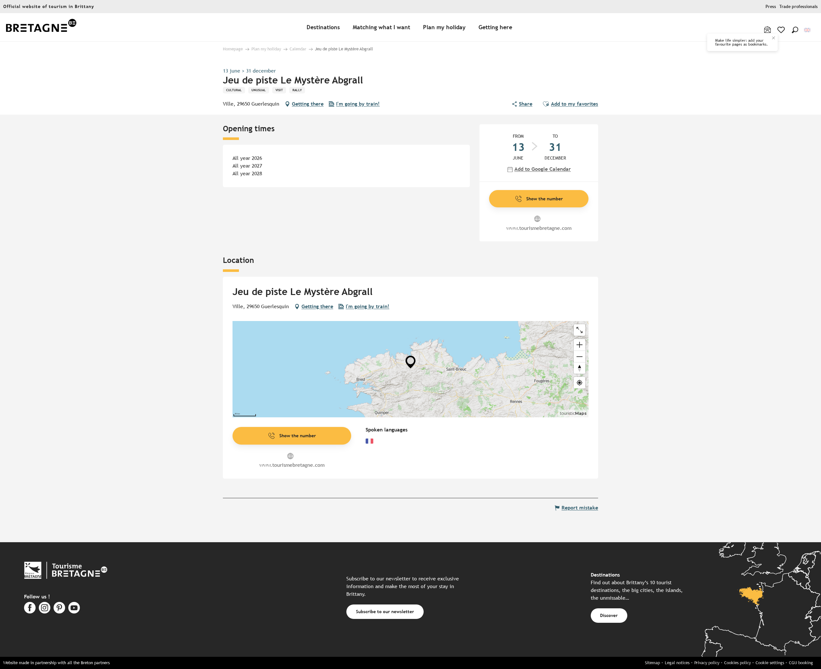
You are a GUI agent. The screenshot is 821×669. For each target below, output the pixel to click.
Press (771, 6)
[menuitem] (41, 27)
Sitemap (652, 662)
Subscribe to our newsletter (385, 611)
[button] (795, 30)
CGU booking (801, 662)
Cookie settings (770, 662)
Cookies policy (737, 662)
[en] (808, 30)
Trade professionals (798, 6)
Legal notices (677, 662)
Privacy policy (706, 662)
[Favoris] (781, 29)
